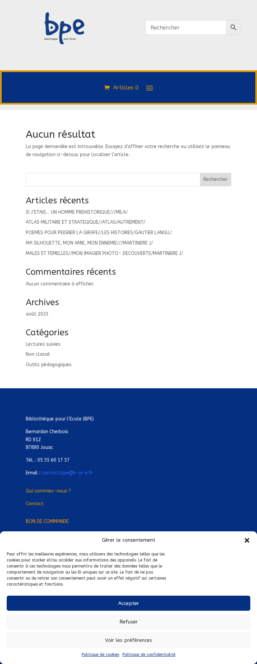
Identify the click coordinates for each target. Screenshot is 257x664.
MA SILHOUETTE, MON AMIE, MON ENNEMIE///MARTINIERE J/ (89, 243)
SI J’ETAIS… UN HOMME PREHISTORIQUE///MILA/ (77, 212)
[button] (247, 540)
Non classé (38, 354)
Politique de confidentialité (148, 654)
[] (64, 73)
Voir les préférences (128, 640)
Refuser (128, 622)
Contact (35, 504)
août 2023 (37, 314)
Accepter (128, 603)
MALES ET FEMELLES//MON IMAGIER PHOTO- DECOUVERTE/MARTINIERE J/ (104, 253)
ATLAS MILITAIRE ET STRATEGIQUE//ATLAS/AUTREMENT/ (85, 222)
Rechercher (215, 179)
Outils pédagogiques (49, 365)
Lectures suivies (43, 344)
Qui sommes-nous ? (48, 491)
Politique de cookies (100, 654)
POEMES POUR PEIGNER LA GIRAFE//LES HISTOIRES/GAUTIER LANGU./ (99, 233)
